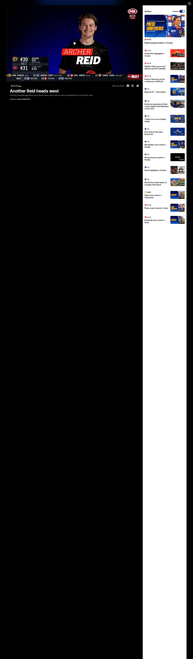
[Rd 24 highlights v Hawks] (165, 170)
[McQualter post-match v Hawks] (165, 144)
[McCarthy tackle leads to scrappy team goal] (165, 182)
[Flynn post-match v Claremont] (165, 195)
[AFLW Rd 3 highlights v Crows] (165, 53)
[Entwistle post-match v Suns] (165, 220)
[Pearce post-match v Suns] (165, 207)
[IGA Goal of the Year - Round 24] (165, 132)
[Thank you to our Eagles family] (165, 119)
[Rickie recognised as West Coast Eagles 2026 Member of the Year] (165, 105)
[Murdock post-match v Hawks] (165, 157)
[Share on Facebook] (127, 86)
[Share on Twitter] (132, 86)
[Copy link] (137, 86)
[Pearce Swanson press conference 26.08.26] (165, 79)
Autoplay (176, 11)
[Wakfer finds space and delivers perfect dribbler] (165, 66)
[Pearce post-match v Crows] (165, 30)
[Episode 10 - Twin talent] (165, 91)
